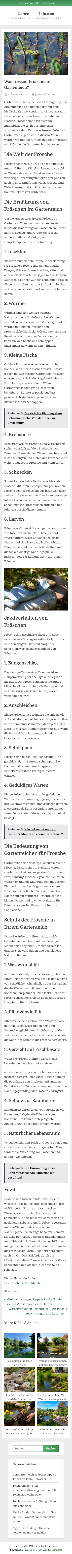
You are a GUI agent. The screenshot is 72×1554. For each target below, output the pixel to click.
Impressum (48, 3)
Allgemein (14, 1291)
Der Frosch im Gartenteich (22, 1283)
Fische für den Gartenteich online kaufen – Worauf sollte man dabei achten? (34, 1517)
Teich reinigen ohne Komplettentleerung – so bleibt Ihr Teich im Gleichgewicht (35, 1490)
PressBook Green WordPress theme (43, 1550)
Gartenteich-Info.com (36, 14)
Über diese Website (28, 3)
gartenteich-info (45, 94)
